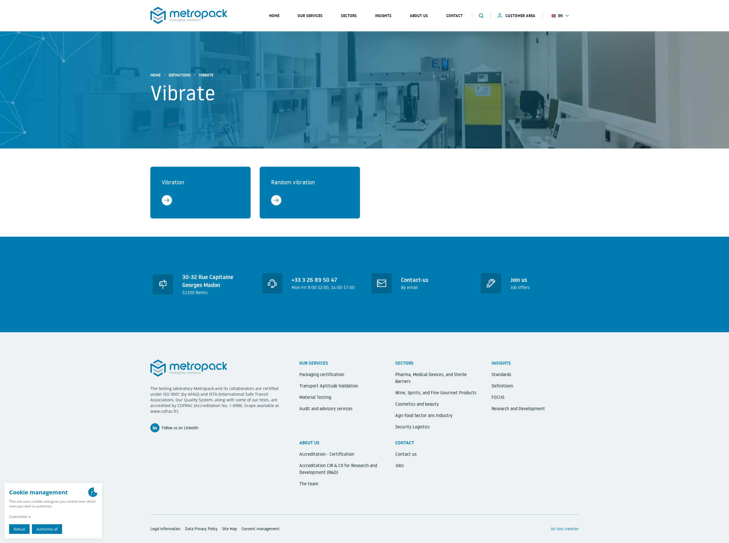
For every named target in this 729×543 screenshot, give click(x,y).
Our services (310, 15)
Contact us (406, 454)
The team (308, 483)
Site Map (229, 528)
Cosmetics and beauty (417, 404)
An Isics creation (565, 528)
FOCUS (498, 397)
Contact (454, 15)
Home (155, 75)
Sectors (349, 15)
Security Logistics (412, 427)
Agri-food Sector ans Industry (423, 415)
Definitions (180, 75)
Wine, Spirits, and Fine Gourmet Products (435, 392)
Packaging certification (321, 374)
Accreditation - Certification (326, 454)
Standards (501, 374)
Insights (383, 15)
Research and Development (518, 408)
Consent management (260, 528)
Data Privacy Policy (201, 528)
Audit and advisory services (326, 408)
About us (419, 15)
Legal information (165, 528)
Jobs (399, 465)
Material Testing (315, 397)
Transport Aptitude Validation (328, 386)
